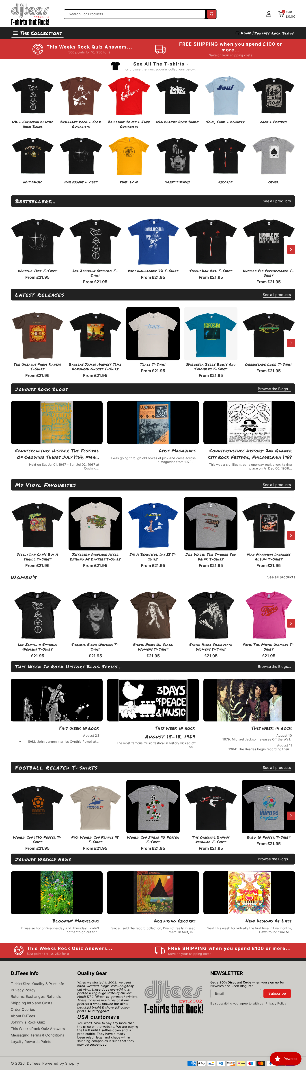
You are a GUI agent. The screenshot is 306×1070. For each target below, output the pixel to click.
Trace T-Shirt (153, 364)
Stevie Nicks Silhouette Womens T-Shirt (210, 647)
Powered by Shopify (60, 1063)
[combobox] (134, 14)
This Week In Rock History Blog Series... (68, 666)
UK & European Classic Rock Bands (32, 124)
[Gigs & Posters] (273, 94)
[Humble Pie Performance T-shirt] (268, 240)
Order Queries (23, 1009)
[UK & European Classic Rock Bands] (32, 94)
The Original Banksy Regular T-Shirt (210, 839)
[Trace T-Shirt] (153, 333)
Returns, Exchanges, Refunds (36, 996)
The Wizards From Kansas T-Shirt (37, 367)
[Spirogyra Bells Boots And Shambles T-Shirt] (210, 333)
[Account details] (269, 14)
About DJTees (23, 1016)
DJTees (33, 1063)
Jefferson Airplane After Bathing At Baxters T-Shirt (95, 557)
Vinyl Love (129, 182)
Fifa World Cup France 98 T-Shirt (95, 839)
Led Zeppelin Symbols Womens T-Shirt (37, 647)
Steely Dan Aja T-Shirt (211, 271)
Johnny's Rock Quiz (28, 1022)
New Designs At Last (269, 921)
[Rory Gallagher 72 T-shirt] (153, 240)
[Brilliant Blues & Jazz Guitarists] (129, 94)
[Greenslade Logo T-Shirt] (268, 333)
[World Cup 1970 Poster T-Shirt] (37, 806)
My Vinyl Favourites (45, 484)
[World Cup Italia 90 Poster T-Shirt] (153, 806)
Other (273, 182)
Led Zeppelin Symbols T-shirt (95, 273)
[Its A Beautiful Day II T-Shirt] (153, 523)
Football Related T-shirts (56, 767)
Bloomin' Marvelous (75, 921)
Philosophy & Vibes (80, 182)
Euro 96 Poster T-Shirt (268, 837)
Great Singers (177, 182)
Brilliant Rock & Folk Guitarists (80, 124)
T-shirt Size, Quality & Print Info (37, 983)
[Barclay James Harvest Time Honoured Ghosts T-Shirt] (95, 333)
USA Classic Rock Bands (177, 122)
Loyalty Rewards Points (31, 1041)
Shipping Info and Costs (31, 1003)
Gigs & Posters (273, 122)
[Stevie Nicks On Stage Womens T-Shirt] (153, 614)
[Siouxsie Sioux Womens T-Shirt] (95, 614)
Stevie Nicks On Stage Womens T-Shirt (153, 647)
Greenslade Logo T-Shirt (268, 364)
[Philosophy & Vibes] (80, 154)
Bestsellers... (35, 201)
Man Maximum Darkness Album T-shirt (269, 557)
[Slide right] (291, 249)
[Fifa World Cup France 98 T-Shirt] (95, 806)
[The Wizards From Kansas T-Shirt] (37, 333)
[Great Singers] (177, 154)
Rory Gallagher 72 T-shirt (153, 271)
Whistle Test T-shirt (37, 271)
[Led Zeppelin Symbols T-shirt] (95, 240)
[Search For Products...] (211, 14)
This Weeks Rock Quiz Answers (38, 1028)
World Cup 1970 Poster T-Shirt (37, 839)
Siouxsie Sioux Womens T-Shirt (95, 647)
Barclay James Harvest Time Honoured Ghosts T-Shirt (95, 367)
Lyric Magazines (177, 450)
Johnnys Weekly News (43, 859)
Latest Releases (39, 294)
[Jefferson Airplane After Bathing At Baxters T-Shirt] (95, 523)
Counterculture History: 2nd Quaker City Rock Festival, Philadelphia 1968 (250, 453)
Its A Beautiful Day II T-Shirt (153, 557)
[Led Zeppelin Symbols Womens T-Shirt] (37, 614)
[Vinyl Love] (129, 154)
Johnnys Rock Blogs (41, 389)
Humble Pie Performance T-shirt (268, 273)
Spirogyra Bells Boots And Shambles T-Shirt (210, 367)
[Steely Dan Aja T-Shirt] (210, 240)
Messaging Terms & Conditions (37, 1035)
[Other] (273, 154)
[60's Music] (32, 154)
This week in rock (79, 728)
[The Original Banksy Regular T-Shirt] (210, 806)
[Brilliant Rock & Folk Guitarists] (80, 94)
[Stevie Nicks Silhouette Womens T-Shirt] (210, 614)
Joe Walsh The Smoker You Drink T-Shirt (210, 557)
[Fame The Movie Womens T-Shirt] (268, 614)
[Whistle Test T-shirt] (37, 240)
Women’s (24, 577)
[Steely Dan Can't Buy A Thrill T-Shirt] (37, 523)
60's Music (32, 182)
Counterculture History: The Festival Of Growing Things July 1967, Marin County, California (57, 453)
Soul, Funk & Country (225, 122)
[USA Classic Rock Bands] (177, 94)
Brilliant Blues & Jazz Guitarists (129, 124)
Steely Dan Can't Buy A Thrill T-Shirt (37, 557)
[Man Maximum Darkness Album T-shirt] (268, 523)
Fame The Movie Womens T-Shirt (268, 647)
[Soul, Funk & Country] (225, 94)
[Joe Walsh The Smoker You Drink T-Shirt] (210, 523)
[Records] (225, 154)
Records (225, 182)
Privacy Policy (23, 990)
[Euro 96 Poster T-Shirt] (268, 806)
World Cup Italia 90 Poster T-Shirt (153, 839)
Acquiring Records (175, 921)
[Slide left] (15, 249)
